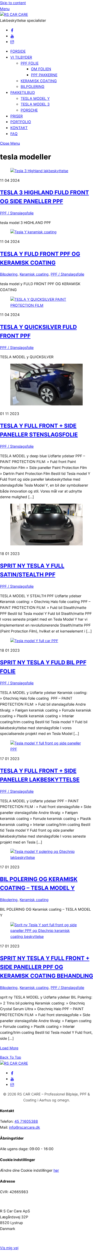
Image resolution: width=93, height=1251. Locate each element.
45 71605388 (26, 1121)
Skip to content (13, 3)
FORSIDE (18, 51)
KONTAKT (19, 127)
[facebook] (12, 30)
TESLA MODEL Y (35, 98)
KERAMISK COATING (39, 81)
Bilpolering (9, 274)
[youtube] (12, 36)
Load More (9, 1048)
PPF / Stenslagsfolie (17, 213)
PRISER (16, 116)
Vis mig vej (9, 1248)
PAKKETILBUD (22, 92)
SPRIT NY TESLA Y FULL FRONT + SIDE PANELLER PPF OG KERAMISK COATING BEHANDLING (46, 967)
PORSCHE (29, 110)
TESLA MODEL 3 (35, 104)
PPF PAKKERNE (44, 75)
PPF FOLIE (29, 63)
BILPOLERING (32, 86)
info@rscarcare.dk (24, 1127)
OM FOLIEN (41, 69)
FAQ (14, 133)
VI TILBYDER (21, 57)
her (56, 1170)
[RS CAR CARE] (14, 14)
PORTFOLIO (20, 122)
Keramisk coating (34, 274)
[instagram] (12, 41)
